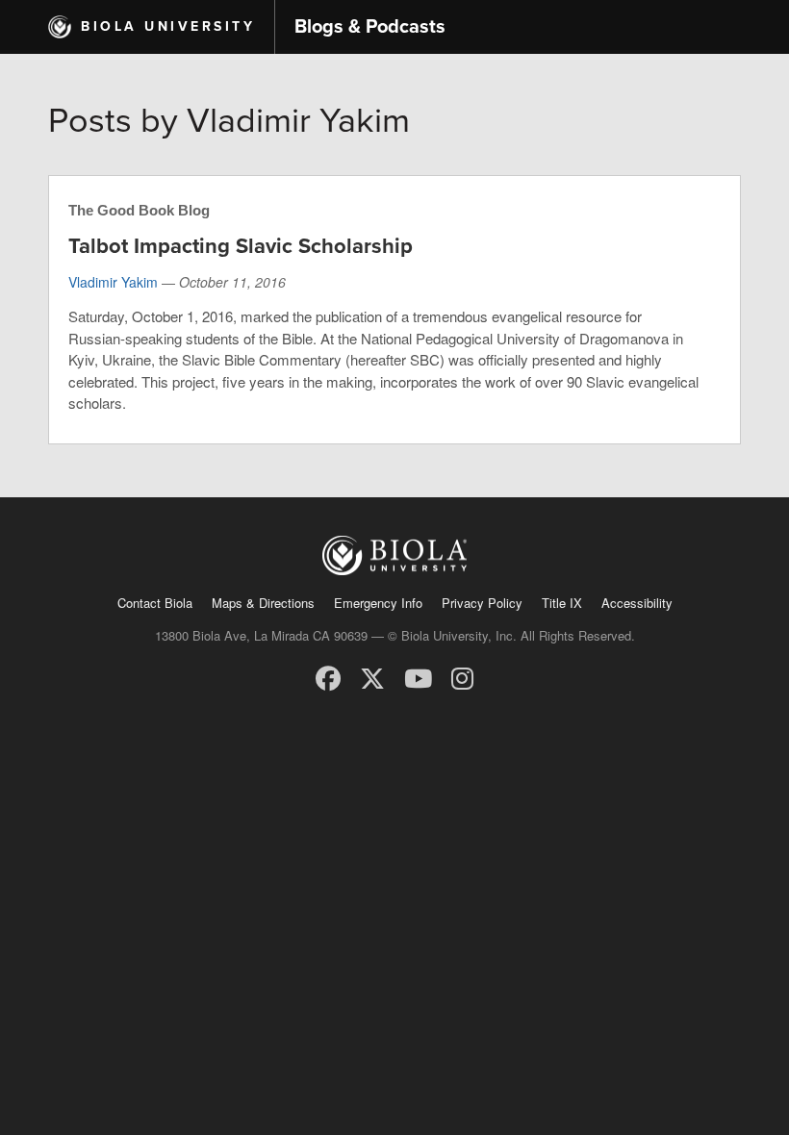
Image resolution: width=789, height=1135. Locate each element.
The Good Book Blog (139, 210)
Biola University (168, 26)
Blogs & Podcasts (369, 26)
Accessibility (637, 602)
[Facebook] (328, 676)
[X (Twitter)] (372, 676)
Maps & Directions (263, 602)
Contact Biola (154, 602)
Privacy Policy (482, 602)
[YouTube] (418, 676)
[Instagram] (462, 676)
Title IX (562, 602)
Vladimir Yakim (113, 281)
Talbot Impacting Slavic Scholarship (240, 246)
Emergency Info (378, 602)
